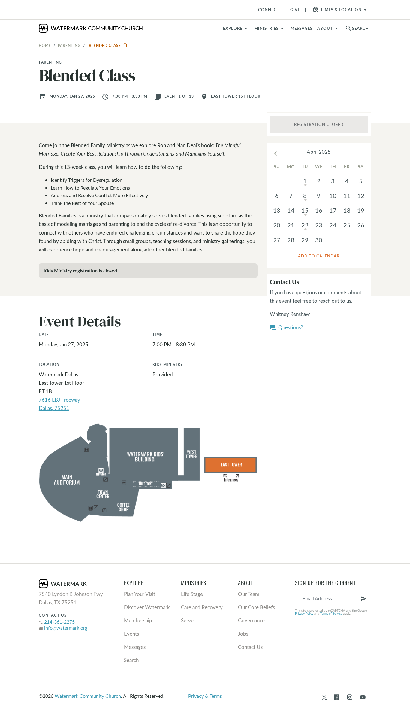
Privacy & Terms (205, 696)
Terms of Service (331, 613)
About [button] (325, 28)
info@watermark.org (65, 627)
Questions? (286, 328)
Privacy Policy (304, 613)
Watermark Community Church (88, 696)
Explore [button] (232, 28)
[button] (270, 28)
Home (45, 45)
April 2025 (319, 151)
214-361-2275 (59, 621)
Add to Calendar (318, 256)
